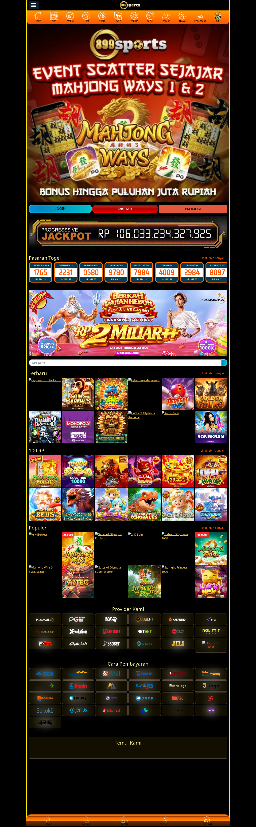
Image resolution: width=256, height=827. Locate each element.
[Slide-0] (128, 197)
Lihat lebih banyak (213, 258)
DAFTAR (125, 208)
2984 (166, 272)
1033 (217, 272)
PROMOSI (193, 209)
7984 (116, 272)
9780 (91, 272)
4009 (141, 272)
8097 (192, 272)
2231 (40, 272)
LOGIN (60, 208)
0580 (65, 272)
